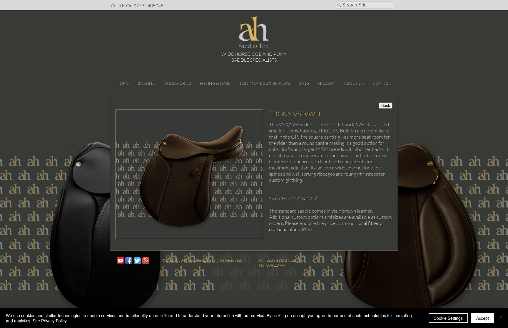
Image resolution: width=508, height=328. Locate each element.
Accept (482, 318)
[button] (146, 83)
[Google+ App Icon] (145, 260)
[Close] (500, 318)
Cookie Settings (448, 318)
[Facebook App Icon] (128, 260)
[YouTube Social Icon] (120, 260)
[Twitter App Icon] (137, 260)
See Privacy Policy (50, 321)
